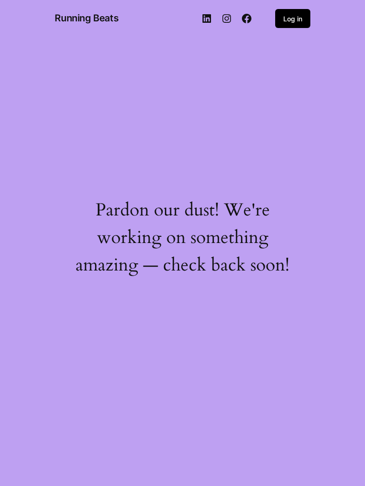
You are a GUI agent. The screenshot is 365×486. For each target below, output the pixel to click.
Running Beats (86, 18)
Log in (292, 19)
